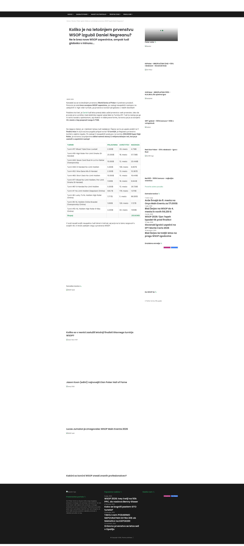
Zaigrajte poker (81, 14)
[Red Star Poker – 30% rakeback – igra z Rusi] (161, 137)
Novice (70, 14)
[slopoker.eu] (83, 5)
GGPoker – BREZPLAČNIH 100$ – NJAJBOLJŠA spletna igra (157, 93)
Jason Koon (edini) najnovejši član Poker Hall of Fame (96, 382)
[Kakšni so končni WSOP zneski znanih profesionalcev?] (103, 453)
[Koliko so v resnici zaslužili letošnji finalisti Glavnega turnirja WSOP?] (103, 310)
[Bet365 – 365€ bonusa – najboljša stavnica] (161, 166)
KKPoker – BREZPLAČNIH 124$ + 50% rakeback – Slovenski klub (159, 64)
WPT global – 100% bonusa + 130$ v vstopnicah (159, 122)
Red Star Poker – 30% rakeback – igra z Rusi (161, 150)
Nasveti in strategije (98, 14)
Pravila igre (127, 14)
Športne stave (115, 14)
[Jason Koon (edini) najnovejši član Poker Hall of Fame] (103, 360)
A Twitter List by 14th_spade (153, 301)
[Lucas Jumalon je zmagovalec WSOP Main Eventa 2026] (103, 406)
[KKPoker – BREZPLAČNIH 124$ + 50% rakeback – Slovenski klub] (161, 54)
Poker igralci (80, 21)
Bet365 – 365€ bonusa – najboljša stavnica (159, 179)
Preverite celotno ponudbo (154, 186)
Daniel (85, 113)
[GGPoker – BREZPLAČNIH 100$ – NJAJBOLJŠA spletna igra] (161, 80)
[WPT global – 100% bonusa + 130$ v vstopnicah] (161, 108)
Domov (68, 21)
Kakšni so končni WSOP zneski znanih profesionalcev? (96, 475)
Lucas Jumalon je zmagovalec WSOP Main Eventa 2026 (97, 429)
